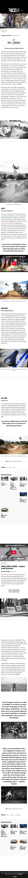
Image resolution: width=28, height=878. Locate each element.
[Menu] (22, 10)
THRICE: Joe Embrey (4, 483)
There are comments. (14, 461)
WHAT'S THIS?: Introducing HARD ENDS (23, 846)
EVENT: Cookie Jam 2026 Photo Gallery (23, 499)
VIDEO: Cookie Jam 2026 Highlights (23, 483)
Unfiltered (6, 574)
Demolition (11, 223)
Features (4, 31)
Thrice (14, 467)
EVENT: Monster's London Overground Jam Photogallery (14, 484)
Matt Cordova (9, 467)
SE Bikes (3, 315)
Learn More (20, 874)
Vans (2, 583)
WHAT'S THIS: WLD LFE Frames (4, 514)
